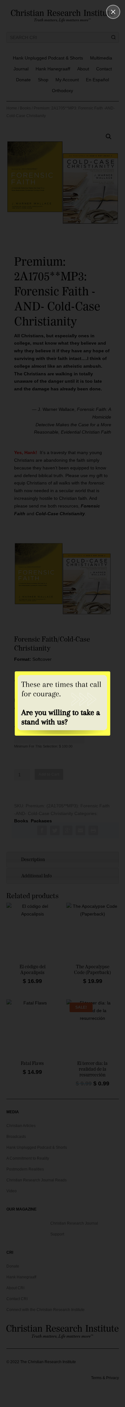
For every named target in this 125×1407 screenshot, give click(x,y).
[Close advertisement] (113, 12)
